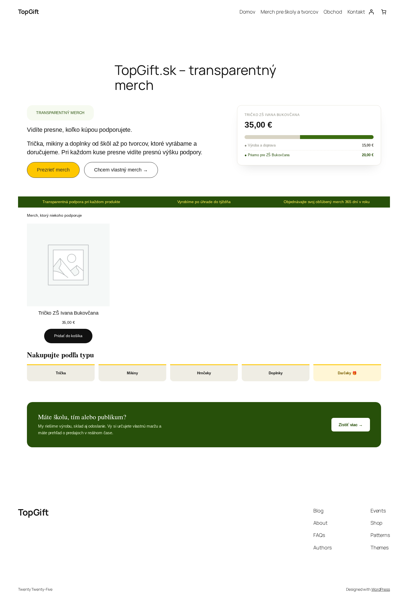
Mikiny (132, 373)
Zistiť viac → (351, 424)
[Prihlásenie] (371, 12)
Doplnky (276, 373)
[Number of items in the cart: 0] (383, 12)
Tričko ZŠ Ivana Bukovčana (68, 313)
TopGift (28, 11)
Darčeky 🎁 (347, 373)
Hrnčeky (204, 373)
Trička (61, 373)
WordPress (380, 589)
